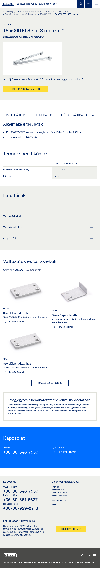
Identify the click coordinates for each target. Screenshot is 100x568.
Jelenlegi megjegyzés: (65, 481)
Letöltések (62, 115)
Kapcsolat (9, 481)
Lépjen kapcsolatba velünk (25, 89)
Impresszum (90, 562)
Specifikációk (43, 115)
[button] (82, 555)
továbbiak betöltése (50, 383)
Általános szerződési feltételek (36, 562)
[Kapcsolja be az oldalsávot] (88, 4)
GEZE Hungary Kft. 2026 (13, 562)
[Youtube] (94, 555)
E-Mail (18, 413)
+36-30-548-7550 (20, 452)
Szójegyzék (79, 562)
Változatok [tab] (33, 270)
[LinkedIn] (89, 555)
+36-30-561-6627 (20, 499)
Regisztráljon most (71, 529)
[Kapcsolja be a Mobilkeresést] (80, 4)
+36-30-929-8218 (20, 508)
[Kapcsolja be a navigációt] (96, 4)
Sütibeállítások (67, 562)
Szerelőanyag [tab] (13, 270)
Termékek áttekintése (17, 115)
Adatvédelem (54, 562)
